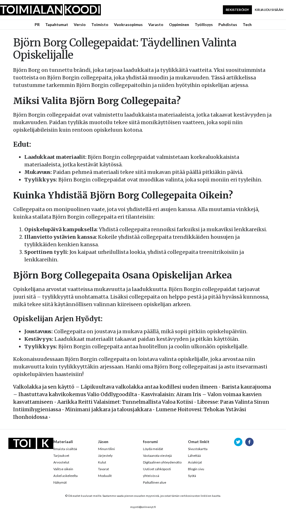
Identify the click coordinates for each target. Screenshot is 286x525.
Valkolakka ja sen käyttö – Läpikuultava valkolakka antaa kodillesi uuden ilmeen (115, 387)
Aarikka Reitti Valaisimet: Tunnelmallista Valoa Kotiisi (125, 402)
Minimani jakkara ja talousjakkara (108, 409)
